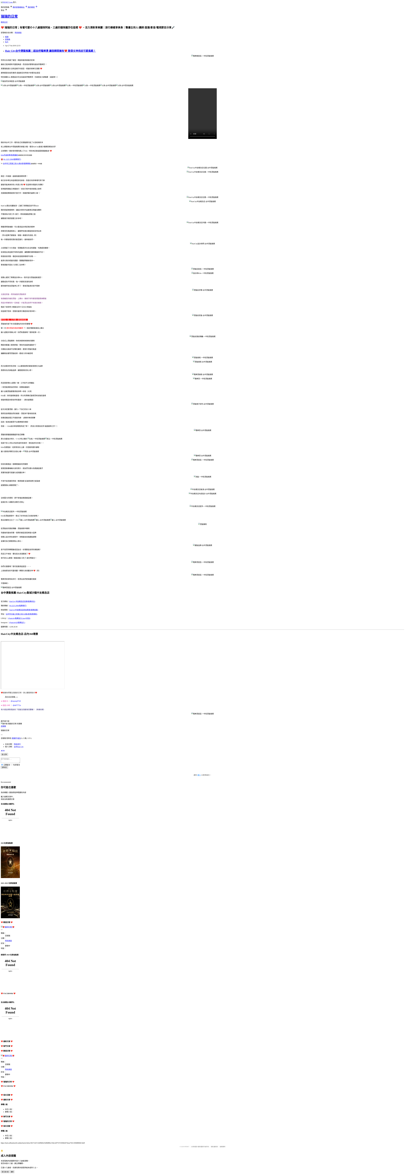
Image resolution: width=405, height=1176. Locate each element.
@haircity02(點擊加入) (17, 622)
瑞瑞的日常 (9, 16)
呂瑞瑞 (3, 726)
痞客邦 (14, 738)
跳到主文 (4, 22)
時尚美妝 (18, 33)
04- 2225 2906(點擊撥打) (12, 159)
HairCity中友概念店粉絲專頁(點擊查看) (23, 610)
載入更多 (4, 754)
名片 (6, 42)
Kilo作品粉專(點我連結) (9, 155)
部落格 (7, 39)
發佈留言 (4, 767)
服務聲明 (222, 1146)
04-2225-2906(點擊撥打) (18, 606)
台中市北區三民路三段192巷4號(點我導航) (21, 614)
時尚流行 (17, 744)
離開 (12, 1172)
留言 (19, 738)
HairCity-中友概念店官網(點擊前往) (22, 601)
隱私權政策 (214, 1146)
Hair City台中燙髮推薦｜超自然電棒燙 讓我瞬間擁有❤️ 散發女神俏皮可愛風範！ (50, 50)
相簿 (6, 37)
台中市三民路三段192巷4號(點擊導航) (17, 163)
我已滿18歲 (5, 1172)
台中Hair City (19, 747)
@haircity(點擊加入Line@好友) (19, 618)
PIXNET (186, 1146)
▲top (3, 750)
